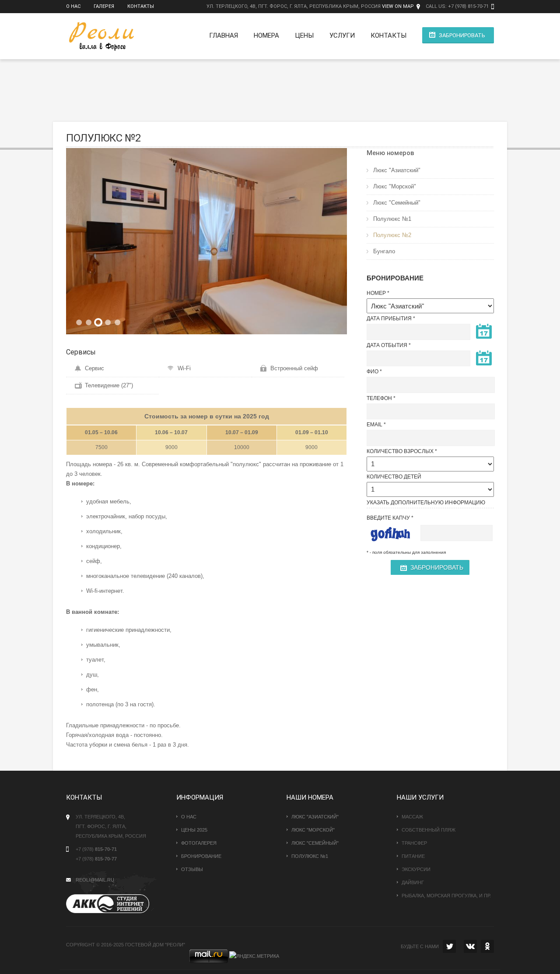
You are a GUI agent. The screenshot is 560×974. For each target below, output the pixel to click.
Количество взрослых (400, 451)
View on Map (398, 6)
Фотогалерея (199, 843)
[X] (449, 946)
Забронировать (462, 35)
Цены (304, 35)
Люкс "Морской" (394, 186)
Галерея (104, 6)
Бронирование (201, 856)
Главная (223, 35)
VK (470, 946)
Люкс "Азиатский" (396, 170)
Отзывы (192, 869)
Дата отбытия (387, 345)
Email (374, 424)
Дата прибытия (389, 318)
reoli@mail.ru (95, 879)
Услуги (342, 35)
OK (487, 946)
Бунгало (384, 251)
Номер (376, 293)
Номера (266, 35)
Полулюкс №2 (392, 235)
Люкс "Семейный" (396, 202)
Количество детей (394, 477)
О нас (73, 6)
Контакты (140, 6)
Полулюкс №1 (392, 219)
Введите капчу (388, 518)
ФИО (372, 371)
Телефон (379, 398)
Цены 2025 (194, 829)
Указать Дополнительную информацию (426, 502)
